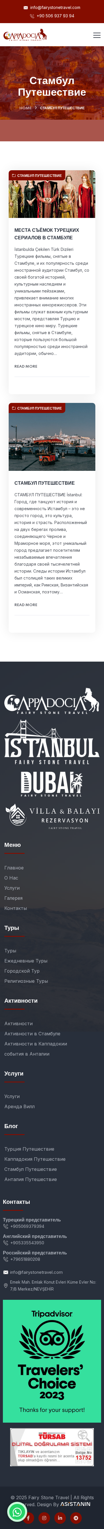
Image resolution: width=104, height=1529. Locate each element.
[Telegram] (76, 1518)
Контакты (15, 908)
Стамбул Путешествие (39, 176)
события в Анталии (26, 1054)
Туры (10, 951)
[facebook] (28, 1518)
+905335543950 (27, 1242)
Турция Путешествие (29, 1149)
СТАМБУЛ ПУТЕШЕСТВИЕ (44, 483)
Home (25, 108)
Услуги (12, 888)
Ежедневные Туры (25, 961)
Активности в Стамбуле (32, 1033)
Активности (18, 1023)
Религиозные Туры (26, 981)
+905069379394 (27, 1226)
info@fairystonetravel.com (54, 7)
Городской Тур (22, 971)
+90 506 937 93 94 (55, 15)
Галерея (13, 898)
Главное (14, 868)
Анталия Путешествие (30, 1179)
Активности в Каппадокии (35, 1044)
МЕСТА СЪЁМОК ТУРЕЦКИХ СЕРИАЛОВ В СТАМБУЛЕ (46, 234)
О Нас (11, 878)
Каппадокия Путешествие (35, 1159)
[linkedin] (60, 1518)
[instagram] (44, 1518)
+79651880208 (25, 1259)
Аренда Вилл (19, 1106)
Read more (25, 367)
